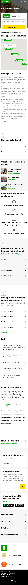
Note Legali (11, 573)
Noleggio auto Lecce (6, 420)
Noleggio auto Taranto (7, 414)
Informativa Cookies (6, 576)
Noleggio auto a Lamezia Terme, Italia (20, 420)
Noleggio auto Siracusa (20, 414)
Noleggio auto (5, 32)
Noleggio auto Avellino (7, 423)
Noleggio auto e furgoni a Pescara (20, 417)
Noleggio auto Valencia (20, 410)
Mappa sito (4, 573)
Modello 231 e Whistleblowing (9, 574)
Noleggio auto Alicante (7, 410)
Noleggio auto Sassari (7, 417)
